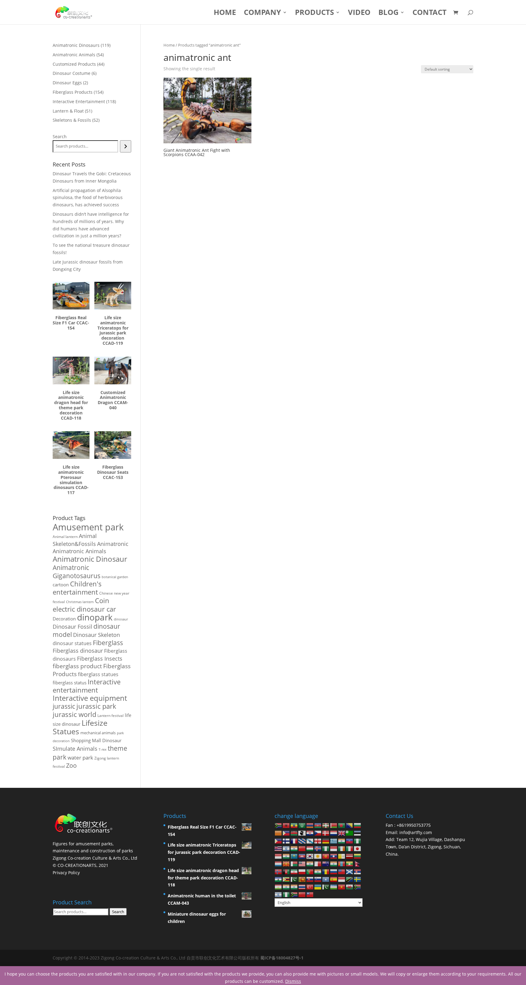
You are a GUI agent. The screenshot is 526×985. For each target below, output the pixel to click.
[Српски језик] (358, 871)
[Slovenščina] (318, 879)
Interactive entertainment (87, 686)
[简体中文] (302, 894)
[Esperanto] (350, 833)
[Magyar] (310, 848)
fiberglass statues (98, 674)
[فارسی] (294, 871)
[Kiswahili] (350, 879)
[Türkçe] (310, 886)
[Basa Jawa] (278, 856)
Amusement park (88, 527)
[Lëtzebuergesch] (278, 863)
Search (60, 136)
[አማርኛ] (294, 825)
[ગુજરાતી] (342, 840)
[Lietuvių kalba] (358, 856)
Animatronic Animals (79, 551)
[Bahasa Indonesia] (334, 848)
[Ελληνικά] (334, 840)
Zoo (71, 765)
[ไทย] (302, 886)
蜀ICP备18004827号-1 (281, 958)
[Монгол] (342, 863)
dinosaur (121, 619)
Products (314, 13)
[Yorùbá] (286, 894)
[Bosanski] (350, 825)
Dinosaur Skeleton (96, 634)
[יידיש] (278, 894)
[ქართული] (318, 840)
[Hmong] (302, 848)
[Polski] (302, 871)
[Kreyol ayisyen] (350, 840)
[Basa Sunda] (342, 879)
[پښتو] (286, 871)
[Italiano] (350, 848)
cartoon (61, 585)
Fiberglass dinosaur (78, 650)
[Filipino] (278, 840)
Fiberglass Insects (99, 658)
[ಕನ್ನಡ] (286, 856)
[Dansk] (326, 833)
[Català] (278, 833)
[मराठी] (334, 863)
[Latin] (342, 856)
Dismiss (293, 981)
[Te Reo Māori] (326, 863)
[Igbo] (326, 848)
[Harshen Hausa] (358, 840)
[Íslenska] (318, 848)
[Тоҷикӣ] (278, 886)
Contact (429, 13)
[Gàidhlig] (350, 871)
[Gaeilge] (342, 848)
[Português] (310, 871)
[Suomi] (286, 840)
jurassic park (96, 706)
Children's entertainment (77, 587)
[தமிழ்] (286, 886)
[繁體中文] (310, 894)
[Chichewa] (294, 833)
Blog (388, 13)
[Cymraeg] (350, 886)
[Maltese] (318, 863)
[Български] (358, 825)
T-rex (103, 749)
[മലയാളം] (310, 863)
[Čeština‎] (318, 833)
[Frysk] (302, 840)
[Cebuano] (286, 833)
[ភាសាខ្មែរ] (302, 856)
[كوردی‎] (318, 856)
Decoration (64, 619)
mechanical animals (98, 732)
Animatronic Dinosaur (90, 559)
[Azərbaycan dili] (318, 825)
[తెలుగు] (294, 886)
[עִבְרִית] (286, 848)
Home (225, 13)
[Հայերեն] (310, 825)
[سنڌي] (294, 879)
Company (262, 13)
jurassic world (74, 714)
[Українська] (318, 886)
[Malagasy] (294, 863)
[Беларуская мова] (334, 825)
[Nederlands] (334, 833)
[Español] (334, 879)
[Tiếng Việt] (342, 886)
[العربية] (302, 825)
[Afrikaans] (278, 825)
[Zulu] (294, 894)
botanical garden (115, 577)
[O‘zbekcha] (334, 886)
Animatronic (112, 543)
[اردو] (326, 886)
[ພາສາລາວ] (334, 856)
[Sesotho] (278, 879)
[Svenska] (358, 879)
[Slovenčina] (310, 879)
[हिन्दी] (294, 848)
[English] (342, 833)
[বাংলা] (342, 825)
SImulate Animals (75, 748)
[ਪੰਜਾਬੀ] (318, 871)
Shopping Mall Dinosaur (96, 740)
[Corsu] (302, 833)
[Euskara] (326, 825)
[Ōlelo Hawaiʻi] (278, 848)
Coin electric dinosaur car (84, 604)
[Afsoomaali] (326, 879)
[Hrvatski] (310, 833)
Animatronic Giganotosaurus (76, 571)
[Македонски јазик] (286, 863)
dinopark (95, 617)
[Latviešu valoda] (350, 856)
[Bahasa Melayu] (302, 863)
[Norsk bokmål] (278, 871)
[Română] (326, 871)
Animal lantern (65, 536)
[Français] (294, 840)
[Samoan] (342, 871)
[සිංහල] (302, 879)
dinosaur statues (72, 643)
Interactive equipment (90, 698)
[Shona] (286, 879)
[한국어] (310, 856)
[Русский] (334, 871)
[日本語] (358, 848)
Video (359, 13)
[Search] (125, 146)
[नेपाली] (358, 863)
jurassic (64, 706)
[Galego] (310, 840)
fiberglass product (77, 666)
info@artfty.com (415, 832)
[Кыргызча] (326, 856)
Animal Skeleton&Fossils (75, 539)
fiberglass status (69, 682)
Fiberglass (108, 642)
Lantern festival (110, 715)
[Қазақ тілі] (294, 856)
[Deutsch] (326, 840)
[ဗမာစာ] (350, 863)
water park (80, 757)
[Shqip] (286, 825)
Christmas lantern (80, 601)
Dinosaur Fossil (72, 626)
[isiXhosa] (358, 886)
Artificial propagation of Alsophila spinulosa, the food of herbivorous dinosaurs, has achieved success (88, 197)
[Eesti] (358, 833)
